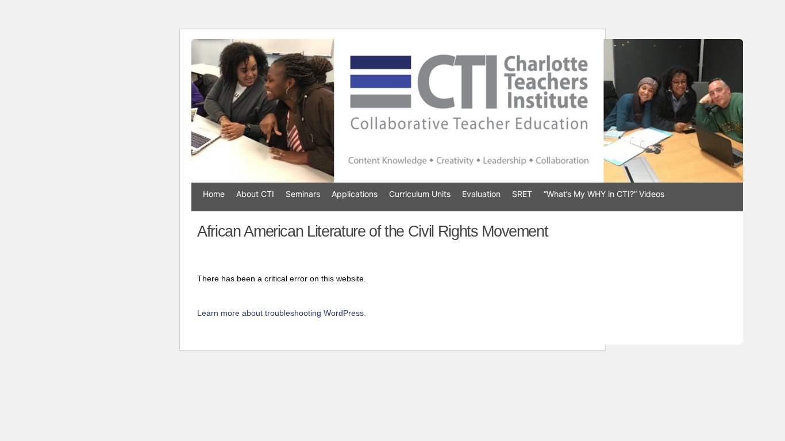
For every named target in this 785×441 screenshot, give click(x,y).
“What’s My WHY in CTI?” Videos (604, 194)
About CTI (255, 194)
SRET (522, 194)
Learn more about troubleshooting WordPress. (281, 313)
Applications (355, 194)
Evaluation (481, 194)
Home (214, 194)
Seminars (303, 194)
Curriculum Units (420, 194)
